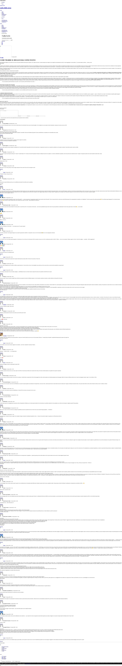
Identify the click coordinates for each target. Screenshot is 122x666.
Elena (4, 362)
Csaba (1, 10)
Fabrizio (4, 304)
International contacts (5, 646)
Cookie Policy (4, 650)
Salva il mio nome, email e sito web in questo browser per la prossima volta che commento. (14, 117)
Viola (4, 460)
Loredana (4, 335)
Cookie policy (28, 663)
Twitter (4, 657)
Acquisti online (4, 648)
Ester (4, 189)
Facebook (4, 656)
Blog (2, 11)
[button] (2, 42)
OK (25, 663)
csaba (4, 172)
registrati (3, 2)
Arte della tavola (4, 20)
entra (2, 3)
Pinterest (4, 658)
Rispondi (1, 126)
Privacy (3, 649)
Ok (11, 40)
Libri (2, 12)
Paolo (4, 250)
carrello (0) (2, 5)
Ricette (3, 13)
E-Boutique (3, 15)
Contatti (3, 647)
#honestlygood (4, 14)
